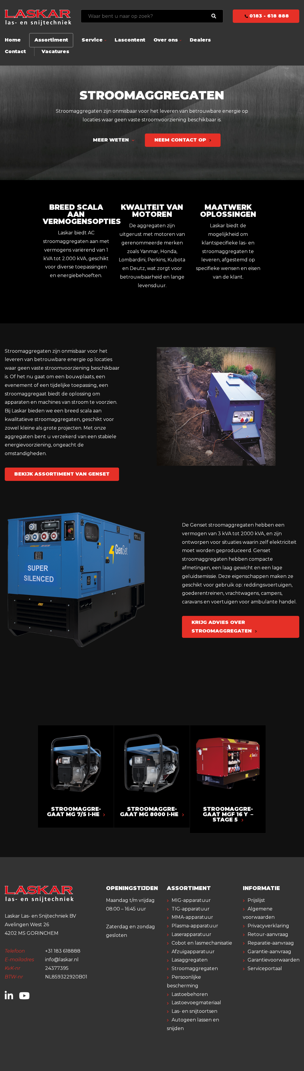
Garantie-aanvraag (269, 951)
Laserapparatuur (191, 934)
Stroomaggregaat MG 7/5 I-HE (74, 812)
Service (92, 40)
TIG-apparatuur (191, 909)
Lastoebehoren (190, 994)
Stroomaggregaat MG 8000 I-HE (150, 812)
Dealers (200, 40)
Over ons (165, 40)
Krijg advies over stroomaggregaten (222, 626)
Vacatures (55, 51)
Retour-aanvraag (268, 934)
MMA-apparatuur (192, 917)
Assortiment (51, 40)
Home (13, 40)
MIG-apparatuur (191, 900)
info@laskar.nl (62, 959)
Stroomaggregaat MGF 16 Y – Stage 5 (228, 814)
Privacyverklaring (268, 926)
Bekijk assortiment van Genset (62, 474)
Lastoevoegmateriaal (196, 1002)
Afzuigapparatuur (193, 951)
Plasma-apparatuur (195, 926)
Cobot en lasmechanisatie (202, 943)
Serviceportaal (265, 968)
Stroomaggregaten (195, 968)
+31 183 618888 (62, 951)
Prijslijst (256, 900)
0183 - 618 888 (268, 16)
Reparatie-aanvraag (271, 943)
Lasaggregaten (190, 960)
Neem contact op (181, 140)
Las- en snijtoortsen (194, 1011)
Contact (15, 51)
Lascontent (130, 40)
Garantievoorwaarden (274, 960)
